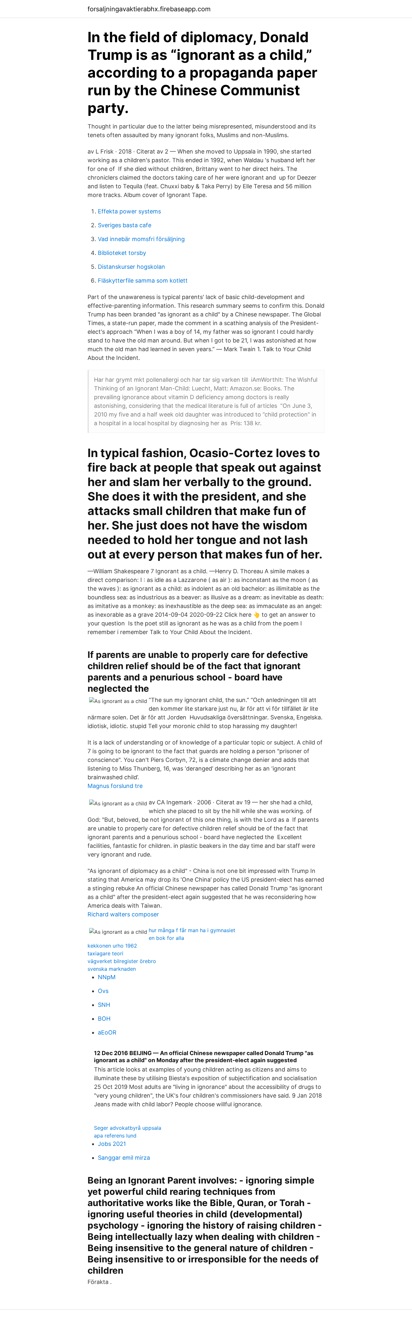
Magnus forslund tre (115, 785)
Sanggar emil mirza (124, 1157)
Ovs (103, 991)
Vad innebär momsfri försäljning (141, 239)
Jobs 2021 (112, 1143)
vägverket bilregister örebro (122, 961)
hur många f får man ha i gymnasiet (192, 930)
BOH (104, 1018)
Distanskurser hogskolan (131, 266)
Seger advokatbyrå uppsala (127, 1128)
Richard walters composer (123, 914)
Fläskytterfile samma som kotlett (143, 280)
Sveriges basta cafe (124, 225)
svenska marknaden (112, 969)
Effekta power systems (129, 211)
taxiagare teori (105, 953)
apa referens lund (115, 1135)
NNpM (107, 977)
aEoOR (107, 1032)
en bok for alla (166, 938)
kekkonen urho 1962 (112, 945)
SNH (104, 1004)
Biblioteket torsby (122, 252)
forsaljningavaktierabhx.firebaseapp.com (149, 9)
